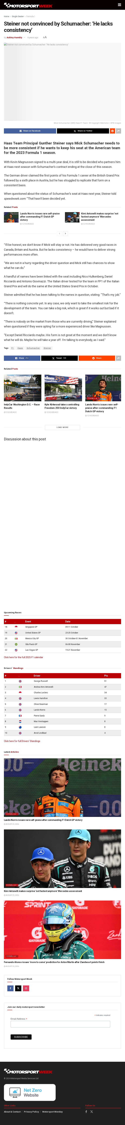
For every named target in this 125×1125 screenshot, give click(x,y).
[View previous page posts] (59, 233)
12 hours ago (28, 224)
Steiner (47, 348)
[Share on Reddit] (112, 131)
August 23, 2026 (12, 824)
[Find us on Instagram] (26, 988)
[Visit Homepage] (28, 5)
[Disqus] (62, 484)
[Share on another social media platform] (118, 131)
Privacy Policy (31, 1112)
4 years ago (32, 37)
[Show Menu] (119, 5)
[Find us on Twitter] (18, 988)
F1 (12, 348)
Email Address (19, 1018)
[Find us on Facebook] (10, 988)
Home (6, 16)
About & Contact (12, 1112)
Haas (20, 348)
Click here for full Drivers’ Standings (22, 741)
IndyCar (10, 398)
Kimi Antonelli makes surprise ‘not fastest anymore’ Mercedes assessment (99, 216)
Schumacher (33, 348)
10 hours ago (52, 412)
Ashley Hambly (14, 37)
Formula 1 (30, 16)
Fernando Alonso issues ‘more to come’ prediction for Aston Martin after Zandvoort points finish (54, 962)
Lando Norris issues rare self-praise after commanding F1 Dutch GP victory (40, 216)
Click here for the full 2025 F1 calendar (23, 657)
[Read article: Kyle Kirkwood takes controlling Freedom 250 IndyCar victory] (63, 388)
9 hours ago (11, 412)
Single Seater (18, 16)
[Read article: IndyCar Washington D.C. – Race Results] (22, 388)
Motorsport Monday (52, 1112)
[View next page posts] (65, 233)
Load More (62, 427)
